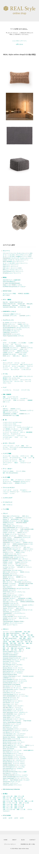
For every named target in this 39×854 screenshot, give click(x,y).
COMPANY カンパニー (9, 677)
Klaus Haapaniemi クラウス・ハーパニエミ (15, 729)
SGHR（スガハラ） (8, 600)
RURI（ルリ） (7, 356)
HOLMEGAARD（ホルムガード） (12, 549)
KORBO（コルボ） (8, 562)
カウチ (4, 342)
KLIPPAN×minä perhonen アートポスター (14, 286)
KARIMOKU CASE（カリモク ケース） (13, 557)
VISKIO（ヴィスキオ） (21, 352)
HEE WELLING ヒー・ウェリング (12, 707)
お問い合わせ (19, 44)
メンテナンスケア (7, 497)
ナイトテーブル (25, 390)
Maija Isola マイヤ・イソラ (25, 737)
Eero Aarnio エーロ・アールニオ (12, 686)
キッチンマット (7, 481)
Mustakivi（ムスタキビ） (10, 583)
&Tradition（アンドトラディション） (13, 623)
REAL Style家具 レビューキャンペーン (13, 261)
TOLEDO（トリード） (9, 351)
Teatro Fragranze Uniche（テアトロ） (13, 335)
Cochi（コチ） (24, 349)
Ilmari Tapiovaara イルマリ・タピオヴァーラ (15, 712)
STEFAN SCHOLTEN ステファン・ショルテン (15, 775)
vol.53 (22, 818)
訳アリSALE (6, 295)
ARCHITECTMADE (21, 522)
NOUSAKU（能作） (23, 585)
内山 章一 (22, 635)
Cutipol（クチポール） (9, 532)
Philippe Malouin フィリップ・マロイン (14, 761)
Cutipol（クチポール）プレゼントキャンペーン (15, 260)
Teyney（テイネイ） (8, 608)
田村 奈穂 (5, 643)
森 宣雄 (28, 648)
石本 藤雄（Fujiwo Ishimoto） (11, 633)
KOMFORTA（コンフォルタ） (24, 517)
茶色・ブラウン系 (18, 798)
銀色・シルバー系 (7, 804)
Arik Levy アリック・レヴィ (10, 666)
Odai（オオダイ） (25, 326)
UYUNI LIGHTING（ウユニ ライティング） (14, 616)
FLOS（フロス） (7, 537)
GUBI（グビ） (7, 544)
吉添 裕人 (14, 649)
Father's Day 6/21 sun (9, 303)
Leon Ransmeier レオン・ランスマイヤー (14, 733)
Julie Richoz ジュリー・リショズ (12, 724)
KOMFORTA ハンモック (9, 311)
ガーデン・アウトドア (9, 443)
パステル (29, 809)
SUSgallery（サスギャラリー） (21, 481)
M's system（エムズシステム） (23, 582)
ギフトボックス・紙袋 (24, 307)
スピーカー (22, 461)
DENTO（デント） (23, 532)
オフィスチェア (15, 369)
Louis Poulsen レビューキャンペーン (13, 271)
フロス (16, 437)
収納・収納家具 (12, 394)
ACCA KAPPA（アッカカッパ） (11, 331)
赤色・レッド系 (29, 801)
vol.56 (4, 818)
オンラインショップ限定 (9, 293)
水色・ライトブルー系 (9, 809)
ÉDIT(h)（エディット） (9, 324)
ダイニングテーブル (25, 379)
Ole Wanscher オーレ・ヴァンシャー (13, 755)
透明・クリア (21, 799)
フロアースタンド (18, 430)
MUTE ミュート (29, 745)
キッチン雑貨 (11, 477)
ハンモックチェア (26, 369)
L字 (12, 344)
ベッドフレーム (7, 390)
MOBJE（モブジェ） (8, 577)
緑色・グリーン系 (7, 806)
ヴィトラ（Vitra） (21, 471)
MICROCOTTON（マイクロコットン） (13, 575)
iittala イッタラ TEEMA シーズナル (12, 285)
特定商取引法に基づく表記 (28, 844)
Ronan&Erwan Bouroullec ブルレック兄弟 (14, 771)
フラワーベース (24, 456)
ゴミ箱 (24, 457)
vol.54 (16, 818)
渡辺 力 (21, 649)
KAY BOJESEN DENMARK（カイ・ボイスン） (15, 559)
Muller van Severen (8, 748)
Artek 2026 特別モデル (9, 281)
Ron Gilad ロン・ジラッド (10, 773)
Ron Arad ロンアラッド (9, 770)
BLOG (23, 839)
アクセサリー (23, 490)
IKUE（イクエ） (7, 550)
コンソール (28, 381)
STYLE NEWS (7, 815)
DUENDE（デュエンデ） (9, 535)
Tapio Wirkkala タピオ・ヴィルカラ (19, 780)
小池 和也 (6, 640)
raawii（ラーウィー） (9, 593)
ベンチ (23, 363)
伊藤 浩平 (25, 633)
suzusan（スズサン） (28, 605)
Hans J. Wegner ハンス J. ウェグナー (13, 705)
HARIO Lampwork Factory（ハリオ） (23, 544)
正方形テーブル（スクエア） (10, 379)
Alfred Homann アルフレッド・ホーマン (14, 659)
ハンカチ (5, 493)
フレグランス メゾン (8, 320)
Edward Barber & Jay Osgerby (11, 684)
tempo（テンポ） (7, 610)
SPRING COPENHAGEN (27, 601)
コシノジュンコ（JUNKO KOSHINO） (21, 640)
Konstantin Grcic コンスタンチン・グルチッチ (15, 730)
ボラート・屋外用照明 (26, 432)
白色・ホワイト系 (7, 796)
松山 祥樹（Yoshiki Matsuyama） (12, 645)
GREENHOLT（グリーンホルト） (12, 542)
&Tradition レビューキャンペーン (12, 273)
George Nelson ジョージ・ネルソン (13, 701)
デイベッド (18, 344)
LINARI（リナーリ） (23, 324)
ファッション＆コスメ (9, 487)
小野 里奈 (15, 636)
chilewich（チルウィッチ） (10, 410)
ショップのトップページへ (19, 40)
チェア (5, 360)
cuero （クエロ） (24, 531)
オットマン (6, 344)
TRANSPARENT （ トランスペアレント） (14, 613)
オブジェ (5, 457)
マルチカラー (6, 811)
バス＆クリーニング (25, 462)
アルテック (30, 366)
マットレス (16, 390)
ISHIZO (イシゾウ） (8, 552)
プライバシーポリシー (10, 844)
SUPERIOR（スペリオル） (10, 349)
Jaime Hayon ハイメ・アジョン (11, 717)
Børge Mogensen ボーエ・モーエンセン (14, 669)
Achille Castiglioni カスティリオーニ (13, 651)
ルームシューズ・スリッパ (10, 461)
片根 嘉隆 (23, 636)
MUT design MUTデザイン (10, 747)
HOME (5, 839)
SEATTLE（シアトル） (27, 347)
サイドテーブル (19, 381)
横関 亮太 (6, 649)
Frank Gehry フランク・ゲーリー (12, 692)
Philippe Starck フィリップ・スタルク (14, 763)
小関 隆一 (6, 636)
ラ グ (4, 406)
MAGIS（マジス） (25, 572)
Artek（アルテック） (8, 524)
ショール (15, 490)
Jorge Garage (27, 720)
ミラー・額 (31, 457)
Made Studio (23, 747)
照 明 (4, 419)
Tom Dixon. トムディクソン (10, 783)
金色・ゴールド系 (24, 802)
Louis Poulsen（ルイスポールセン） (13, 570)
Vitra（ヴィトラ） (24, 618)
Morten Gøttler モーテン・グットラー (13, 745)
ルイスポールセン (7, 437)
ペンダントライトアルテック (25, 427)
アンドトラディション (9, 435)
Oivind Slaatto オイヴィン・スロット (13, 753)
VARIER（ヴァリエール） (10, 618)
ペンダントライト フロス (9, 424)
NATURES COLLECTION (26, 583)
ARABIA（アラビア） (21, 483)
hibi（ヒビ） (27, 547)
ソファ (7, 340)
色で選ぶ (5, 793)
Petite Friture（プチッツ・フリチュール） (14, 591)
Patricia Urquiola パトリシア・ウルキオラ (14, 758)
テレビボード (23, 398)
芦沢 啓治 (27, 631)
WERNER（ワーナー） (9, 619)
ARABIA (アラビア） (8, 522)
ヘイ (11, 367)
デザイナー (6, 629)
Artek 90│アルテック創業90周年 (12, 280)
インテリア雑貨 (11, 453)
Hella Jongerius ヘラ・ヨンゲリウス (13, 709)
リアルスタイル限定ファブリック (12, 314)
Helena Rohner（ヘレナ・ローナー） (13, 710)
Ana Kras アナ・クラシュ (10, 663)
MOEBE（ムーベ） (21, 577)
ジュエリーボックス (12, 397)
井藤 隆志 (6, 635)
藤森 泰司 (29, 643)
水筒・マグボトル (7, 504)
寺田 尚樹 (13, 643)
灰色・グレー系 (7, 798)
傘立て (16, 462)
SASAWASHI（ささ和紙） (10, 413)
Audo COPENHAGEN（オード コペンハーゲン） (16, 527)
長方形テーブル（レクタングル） (12, 378)
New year (15, 305)
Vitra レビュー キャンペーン (10, 266)
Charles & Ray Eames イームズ (12, 676)
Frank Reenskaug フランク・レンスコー (14, 694)
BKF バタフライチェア (26, 364)
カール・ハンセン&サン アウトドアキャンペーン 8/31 (17, 255)
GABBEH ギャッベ (24, 413)
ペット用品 (6, 509)
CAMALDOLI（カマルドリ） (10, 332)
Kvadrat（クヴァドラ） (21, 562)
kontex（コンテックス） (25, 560)
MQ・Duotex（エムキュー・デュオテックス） (15, 580)
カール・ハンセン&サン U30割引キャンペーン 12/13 (17, 256)
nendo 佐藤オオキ (28, 750)
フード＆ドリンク (7, 502)
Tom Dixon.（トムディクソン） (11, 611)
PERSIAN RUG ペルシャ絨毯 (11, 415)
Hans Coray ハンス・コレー (10, 704)
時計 (32, 456)
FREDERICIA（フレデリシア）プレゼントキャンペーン (18, 258)
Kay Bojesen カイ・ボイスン (11, 725)
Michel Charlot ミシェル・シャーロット (14, 742)
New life (5, 302)
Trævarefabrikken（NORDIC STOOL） (14, 621)
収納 (20, 459)
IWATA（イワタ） (20, 552)
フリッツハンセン (24, 367)
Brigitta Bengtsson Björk (10, 674)
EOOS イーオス (27, 687)
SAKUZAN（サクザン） (9, 598)
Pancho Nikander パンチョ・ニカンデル (14, 757)
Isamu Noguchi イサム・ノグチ (11, 715)
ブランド (5, 513)
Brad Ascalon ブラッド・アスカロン (13, 673)
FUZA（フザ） (23, 354)
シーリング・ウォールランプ (10, 432)
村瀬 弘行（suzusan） (17, 648)
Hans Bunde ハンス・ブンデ (11, 702)
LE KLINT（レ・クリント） (25, 567)
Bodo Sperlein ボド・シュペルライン (13, 671)
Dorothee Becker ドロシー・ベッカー (13, 682)
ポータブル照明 (25, 429)
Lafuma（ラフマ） (8, 563)
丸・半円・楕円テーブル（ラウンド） (23, 376)
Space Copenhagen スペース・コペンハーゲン (16, 778)
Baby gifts (29, 303)
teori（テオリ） (20, 608)
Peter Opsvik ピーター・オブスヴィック (14, 760)
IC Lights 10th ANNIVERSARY (11, 283)
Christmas (23, 305)
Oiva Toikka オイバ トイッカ (11, 752)
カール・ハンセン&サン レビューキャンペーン (15, 263)
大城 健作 (30, 635)
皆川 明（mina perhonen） (11, 473)
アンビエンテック (15, 434)
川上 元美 (31, 636)
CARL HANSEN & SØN (27, 529)
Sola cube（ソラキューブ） (10, 601)
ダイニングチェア (7, 363)
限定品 (4, 277)
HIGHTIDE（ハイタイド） (19, 545)
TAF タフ (5, 780)
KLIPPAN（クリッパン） (9, 560)
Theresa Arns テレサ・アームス (11, 781)
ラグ (27, 445)
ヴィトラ (5, 367)
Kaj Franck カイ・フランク (10, 727)
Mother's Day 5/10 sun (16, 302)
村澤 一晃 (6, 648)
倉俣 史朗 (22, 638)
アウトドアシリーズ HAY (9, 449)
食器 (12, 479)
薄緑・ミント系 (21, 809)
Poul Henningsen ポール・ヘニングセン (14, 766)
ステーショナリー (7, 462)
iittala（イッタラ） (28, 549)
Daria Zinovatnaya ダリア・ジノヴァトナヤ (15, 681)
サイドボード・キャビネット (10, 398)
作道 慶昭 (12, 641)
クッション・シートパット (10, 459)
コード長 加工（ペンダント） (11, 429)
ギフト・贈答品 (7, 299)
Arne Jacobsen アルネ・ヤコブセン (12, 664)
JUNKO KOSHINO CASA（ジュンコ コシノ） (15, 555)
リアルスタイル (7, 376)
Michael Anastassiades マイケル (12, 740)
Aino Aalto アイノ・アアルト (11, 653)
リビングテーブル (7, 381)
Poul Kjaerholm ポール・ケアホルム (13, 768)
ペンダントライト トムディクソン (12, 425)
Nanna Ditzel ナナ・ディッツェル (12, 750)
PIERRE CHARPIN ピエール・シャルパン (14, 765)
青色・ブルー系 (19, 801)
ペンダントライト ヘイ (9, 427)
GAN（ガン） (16, 356)
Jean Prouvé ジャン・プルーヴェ (12, 720)
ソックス (12, 493)
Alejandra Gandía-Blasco (10, 654)
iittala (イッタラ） (8, 483)
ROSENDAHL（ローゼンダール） (12, 596)
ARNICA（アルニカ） (23, 351)
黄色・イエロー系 (19, 806)
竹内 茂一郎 (28, 641)
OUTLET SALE (7, 291)
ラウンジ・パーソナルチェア (10, 364)
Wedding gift (6, 305)
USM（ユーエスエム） (19, 400)
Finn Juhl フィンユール (9, 691)
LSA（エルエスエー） (21, 563)
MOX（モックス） (8, 582)
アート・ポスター (12, 468)
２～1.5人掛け (22, 342)
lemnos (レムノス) (8, 565)
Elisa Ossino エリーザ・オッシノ (12, 687)
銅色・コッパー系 (19, 804)
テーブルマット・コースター (23, 479)
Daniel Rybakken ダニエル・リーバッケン (14, 679)
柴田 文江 (20, 641)
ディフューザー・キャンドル (10, 456)
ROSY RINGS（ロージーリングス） (12, 329)
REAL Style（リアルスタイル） (11, 516)
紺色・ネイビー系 (7, 801)
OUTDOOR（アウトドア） (10, 315)
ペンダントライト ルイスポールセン (12, 422)
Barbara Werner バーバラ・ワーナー (13, 668)
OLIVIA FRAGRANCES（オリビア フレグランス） (16, 327)
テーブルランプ (7, 430)
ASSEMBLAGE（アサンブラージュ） (13, 526)
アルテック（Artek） (8, 471)
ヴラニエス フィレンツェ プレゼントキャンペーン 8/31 (17, 253)
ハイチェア (6, 369)
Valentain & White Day (9, 307)
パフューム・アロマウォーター (11, 491)
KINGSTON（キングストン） (11, 347)
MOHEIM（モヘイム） (9, 578)
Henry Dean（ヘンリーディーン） (12, 547)
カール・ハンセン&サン (18, 366)
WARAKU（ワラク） (8, 346)
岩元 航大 (14, 635)
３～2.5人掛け (12, 342)
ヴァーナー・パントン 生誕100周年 (12, 631)
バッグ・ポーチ (7, 490)
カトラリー (6, 479)
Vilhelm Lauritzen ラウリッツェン (12, 785)
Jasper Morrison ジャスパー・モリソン (13, 719)
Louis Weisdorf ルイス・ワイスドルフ (13, 735)
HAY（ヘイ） (6, 402)
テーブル (5, 374)
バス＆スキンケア (26, 491)
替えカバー (25, 356)
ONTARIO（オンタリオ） (10, 354)
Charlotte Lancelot (28, 676)
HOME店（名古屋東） (24, 293)
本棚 (4, 397)
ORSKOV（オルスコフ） (9, 590)
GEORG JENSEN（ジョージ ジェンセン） (14, 540)
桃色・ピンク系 (19, 807)
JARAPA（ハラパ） (15, 408)
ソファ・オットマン (8, 445)
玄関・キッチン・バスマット (10, 412)
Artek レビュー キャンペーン (10, 264)
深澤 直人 (21, 643)
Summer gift (21, 303)
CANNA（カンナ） (8, 352)
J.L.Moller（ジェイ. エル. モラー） (12, 554)
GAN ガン (5, 408)
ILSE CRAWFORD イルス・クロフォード (14, 714)
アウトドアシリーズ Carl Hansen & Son (21, 447)
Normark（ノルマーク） (9, 585)
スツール (17, 363)
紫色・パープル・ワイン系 (10, 802)
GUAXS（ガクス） (28, 542)
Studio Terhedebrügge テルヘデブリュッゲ (15, 776)
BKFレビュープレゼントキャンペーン (13, 269)
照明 (22, 445)
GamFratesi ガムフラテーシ (10, 699)
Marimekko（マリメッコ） (10, 573)
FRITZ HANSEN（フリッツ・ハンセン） (14, 539)
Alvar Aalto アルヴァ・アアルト (11, 661)
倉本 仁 (29, 638)
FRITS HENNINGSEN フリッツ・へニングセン (15, 696)
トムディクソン (21, 435)
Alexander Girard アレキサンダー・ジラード (15, 658)
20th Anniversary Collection (11, 789)
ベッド (4, 387)
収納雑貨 (30, 400)
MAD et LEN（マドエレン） (10, 326)
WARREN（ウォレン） (22, 346)
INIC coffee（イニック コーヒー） (23, 550)
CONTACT (32, 839)
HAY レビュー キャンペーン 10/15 (12, 268)
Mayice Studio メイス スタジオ (11, 738)
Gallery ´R (6, 519)
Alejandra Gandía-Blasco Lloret (12, 656)
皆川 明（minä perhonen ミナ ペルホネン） (15, 646)
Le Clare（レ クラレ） (9, 567)
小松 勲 (5, 641)
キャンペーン (6, 250)
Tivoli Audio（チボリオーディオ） (24, 610)
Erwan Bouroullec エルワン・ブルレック (14, 689)
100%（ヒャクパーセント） (10, 624)
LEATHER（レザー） (25, 315)
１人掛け (30, 342)
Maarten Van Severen (9, 737)
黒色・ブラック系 (19, 796)
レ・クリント (6, 438)
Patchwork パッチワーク (26, 410)
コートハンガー (7, 400)
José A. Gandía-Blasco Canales (12, 722)
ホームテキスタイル (15, 457)
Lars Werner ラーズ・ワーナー (11, 732)
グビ (26, 437)
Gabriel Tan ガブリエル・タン (11, 697)
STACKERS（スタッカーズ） (11, 603)
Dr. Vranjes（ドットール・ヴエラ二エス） (14, 322)
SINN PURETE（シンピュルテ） (12, 334)
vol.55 (10, 818)
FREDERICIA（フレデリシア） (22, 537)
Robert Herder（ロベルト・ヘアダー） (13, 595)
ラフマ (16, 367)
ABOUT (14, 839)
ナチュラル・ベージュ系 (9, 799)
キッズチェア (6, 366)
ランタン (5, 464)
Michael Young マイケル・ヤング (12, 743)
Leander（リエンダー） (22, 565)
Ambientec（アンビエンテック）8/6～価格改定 (15, 521)
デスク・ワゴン (7, 383)
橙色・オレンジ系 (7, 807)
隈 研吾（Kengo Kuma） (10, 638)
